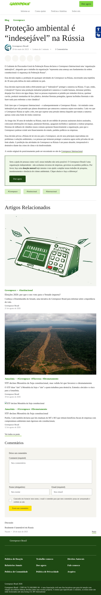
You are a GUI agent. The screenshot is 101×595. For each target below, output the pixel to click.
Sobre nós (76, 11)
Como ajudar (40, 11)
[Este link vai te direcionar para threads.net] (37, 551)
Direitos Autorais (75, 559)
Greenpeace (19, 20)
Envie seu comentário (20, 508)
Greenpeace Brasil (20, 46)
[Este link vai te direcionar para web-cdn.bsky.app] (27, 551)
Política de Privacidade (47, 571)
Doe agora (17, 179)
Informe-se (25, 11)
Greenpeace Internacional (71, 151)
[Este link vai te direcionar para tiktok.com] (32, 551)
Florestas (37, 379)
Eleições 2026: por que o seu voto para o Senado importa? (32, 294)
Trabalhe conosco (44, 559)
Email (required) (58, 487)
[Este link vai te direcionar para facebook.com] (6, 551)
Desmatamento (51, 379)
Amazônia (10, 379)
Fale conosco (73, 565)
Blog (7, 20)
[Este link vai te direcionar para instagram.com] (11, 551)
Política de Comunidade (16, 571)
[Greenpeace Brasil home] (20, 4)
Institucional (26, 290)
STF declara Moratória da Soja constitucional (26, 413)
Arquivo (71, 571)
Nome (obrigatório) (17, 487)
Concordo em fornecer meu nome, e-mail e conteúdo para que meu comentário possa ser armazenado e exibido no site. (52, 500)
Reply (94, 532)
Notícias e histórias (59, 11)
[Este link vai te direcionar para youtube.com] (16, 551)
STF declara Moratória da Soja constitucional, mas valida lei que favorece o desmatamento (48, 383)
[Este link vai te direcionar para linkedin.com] (22, 551)
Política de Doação (14, 559)
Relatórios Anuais (13, 565)
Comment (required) (17, 458)
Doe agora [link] (86, 4)
